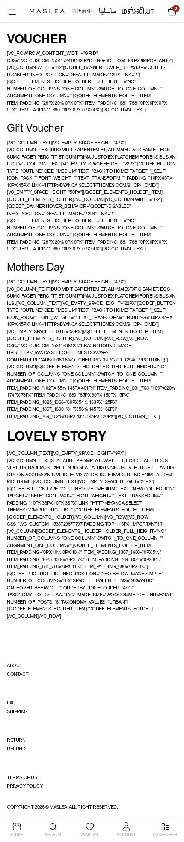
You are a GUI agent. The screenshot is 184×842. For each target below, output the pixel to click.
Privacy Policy (24, 785)
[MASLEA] (92, 11)
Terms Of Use (23, 777)
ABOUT (14, 665)
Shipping (17, 711)
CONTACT (17, 674)
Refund (16, 748)
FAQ (11, 702)
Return (16, 740)
